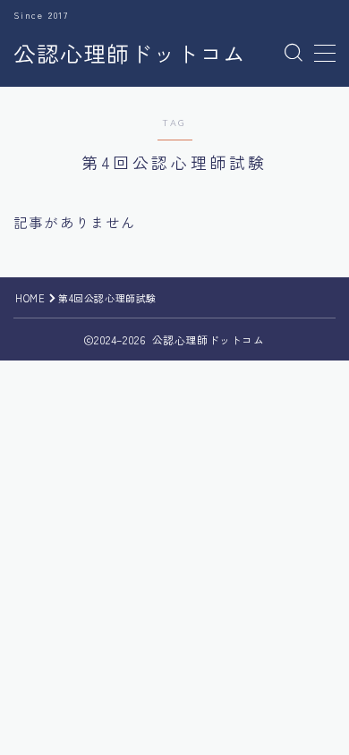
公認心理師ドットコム (129, 53)
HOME (30, 298)
